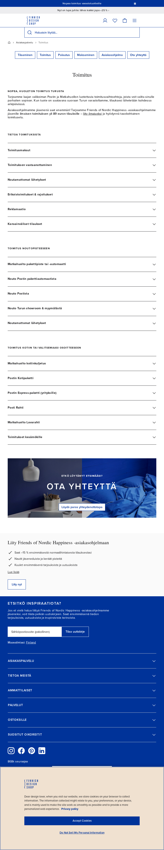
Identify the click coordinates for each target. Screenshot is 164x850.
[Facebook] (21, 750)
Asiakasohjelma (112, 55)
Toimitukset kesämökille (25, 437)
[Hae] (29, 32)
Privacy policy (69, 809)
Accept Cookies (82, 820)
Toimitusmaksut (19, 150)
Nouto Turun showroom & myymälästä (35, 308)
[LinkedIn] (41, 750)
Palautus (64, 55)
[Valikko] (134, 20)
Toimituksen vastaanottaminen (30, 165)
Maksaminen (85, 55)
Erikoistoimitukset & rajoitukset (30, 194)
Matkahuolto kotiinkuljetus (27, 363)
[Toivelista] (115, 20)
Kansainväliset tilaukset (25, 224)
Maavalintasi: (16, 642)
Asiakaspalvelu (24, 42)
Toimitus (45, 55)
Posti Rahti (15, 407)
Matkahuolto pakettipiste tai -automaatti (37, 264)
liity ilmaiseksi (92, 114)
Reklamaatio (17, 209)
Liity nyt (17, 584)
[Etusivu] (9, 42)
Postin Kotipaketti (21, 378)
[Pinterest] (31, 750)
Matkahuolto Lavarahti (24, 422)
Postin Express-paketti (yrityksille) (32, 393)
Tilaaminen (25, 55)
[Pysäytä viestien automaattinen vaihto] (135, 3)
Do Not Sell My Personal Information (82, 832)
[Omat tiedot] (105, 20)
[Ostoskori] (124, 20)
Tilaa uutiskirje (75, 631)
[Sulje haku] (135, 32)
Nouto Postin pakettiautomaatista (32, 279)
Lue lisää (13, 572)
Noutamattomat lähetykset (27, 180)
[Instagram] (11, 750)
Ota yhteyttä (138, 55)
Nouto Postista (18, 293)
